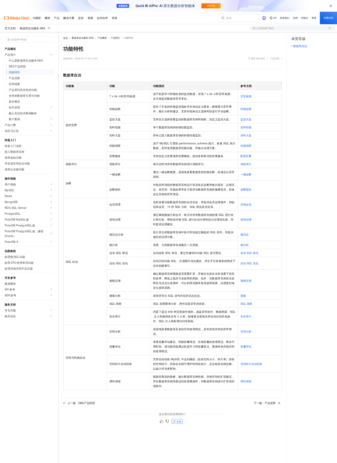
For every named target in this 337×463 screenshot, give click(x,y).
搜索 (243, 296)
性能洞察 (245, 145)
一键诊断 (245, 174)
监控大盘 (245, 119)
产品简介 (115, 37)
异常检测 (245, 96)
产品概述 (102, 37)
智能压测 (245, 280)
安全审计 (245, 316)
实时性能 (245, 127)
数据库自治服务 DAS (32, 28)
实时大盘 (245, 135)
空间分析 (245, 331)
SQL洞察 (246, 304)
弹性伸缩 (245, 381)
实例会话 (245, 204)
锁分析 (244, 245)
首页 (65, 37)
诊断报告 (245, 189)
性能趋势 (245, 109)
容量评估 (245, 346)
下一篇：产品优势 (265, 403)
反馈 (178, 421)
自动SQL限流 (249, 253)
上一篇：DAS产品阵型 (81, 403)
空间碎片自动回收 (251, 364)
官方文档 (10, 28)
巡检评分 (245, 164)
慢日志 (244, 234)
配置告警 (245, 156)
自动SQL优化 (249, 263)
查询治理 (245, 219)
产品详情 (274, 58)
